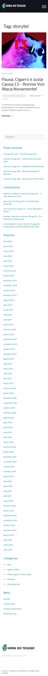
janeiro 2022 (8, 452)
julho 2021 (7, 481)
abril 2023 (7, 378)
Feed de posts (9, 604)
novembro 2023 (10, 344)
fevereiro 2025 (9, 271)
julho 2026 (7, 241)
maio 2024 (7, 315)
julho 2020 (7, 540)
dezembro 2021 (10, 457)
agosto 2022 (8, 418)
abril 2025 (7, 261)
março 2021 (8, 501)
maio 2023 (7, 374)
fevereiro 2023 (9, 388)
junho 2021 (8, 486)
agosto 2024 (8, 300)
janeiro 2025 (8, 276)
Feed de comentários (12, 609)
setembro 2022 (9, 413)
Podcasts (11, 579)
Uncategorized (13, 584)
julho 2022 (7, 423)
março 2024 (8, 325)
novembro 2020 (10, 520)
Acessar (6, 599)
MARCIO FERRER (10, 194)
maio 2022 (7, 432)
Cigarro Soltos (13, 570)
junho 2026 (8, 246)
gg (4, 201)
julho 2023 (7, 364)
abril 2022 (7, 437)
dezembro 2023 (10, 339)
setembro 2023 (10, 354)
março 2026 (8, 251)
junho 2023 (8, 369)
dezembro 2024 (10, 281)
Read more (7, 116)
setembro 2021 (9, 472)
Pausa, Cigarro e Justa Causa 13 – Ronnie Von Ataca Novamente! (23, 84)
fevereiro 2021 (9, 506)
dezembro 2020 (10, 516)
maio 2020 (7, 550)
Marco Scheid (36, 96)
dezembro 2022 (10, 398)
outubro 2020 (9, 525)
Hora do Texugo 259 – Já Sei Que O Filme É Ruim (23, 179)
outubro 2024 (9, 290)
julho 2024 (7, 305)
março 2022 (8, 442)
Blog (9, 565)
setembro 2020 (10, 530)
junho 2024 (8, 310)
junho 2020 (8, 545)
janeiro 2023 (8, 393)
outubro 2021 (9, 467)
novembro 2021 (10, 462)
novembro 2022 (10, 403)
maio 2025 (7, 256)
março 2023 (8, 383)
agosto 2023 (8, 359)
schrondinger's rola (11, 224)
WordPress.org (9, 614)
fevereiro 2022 (9, 447)
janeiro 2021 (8, 511)
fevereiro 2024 (9, 330)
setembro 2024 (10, 295)
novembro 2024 (10, 285)
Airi (36, 671)
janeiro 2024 (8, 334)
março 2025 (8, 266)
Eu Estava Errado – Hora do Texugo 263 (20, 154)
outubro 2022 (9, 408)
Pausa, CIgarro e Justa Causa (14, 96)
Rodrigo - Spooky (10, 216)
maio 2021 (7, 491)
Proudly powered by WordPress (15, 671)
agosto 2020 (8, 535)
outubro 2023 (9, 349)
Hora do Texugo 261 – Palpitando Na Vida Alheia (23, 166)
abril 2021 (7, 496)
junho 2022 (8, 427)
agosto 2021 (8, 476)
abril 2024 (7, 320)
